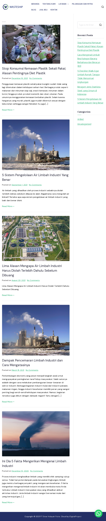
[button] (67, 4)
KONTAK (54, 10)
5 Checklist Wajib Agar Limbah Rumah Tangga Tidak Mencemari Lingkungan (88, 76)
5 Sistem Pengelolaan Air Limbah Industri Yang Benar (90, 101)
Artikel (80, 119)
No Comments (35, 78)
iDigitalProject (75, 516)
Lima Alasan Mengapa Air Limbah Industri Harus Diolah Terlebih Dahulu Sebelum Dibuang (32, 270)
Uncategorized (84, 124)
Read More (7, 109)
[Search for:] (91, 25)
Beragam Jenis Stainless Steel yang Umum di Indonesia (89, 91)
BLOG (33, 10)
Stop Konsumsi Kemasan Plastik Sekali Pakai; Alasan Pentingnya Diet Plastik (90, 46)
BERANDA (35, 4)
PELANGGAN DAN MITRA (82, 4)
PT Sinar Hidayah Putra (50, 516)
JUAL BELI (43, 10)
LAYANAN (62, 4)
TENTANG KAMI (48, 4)
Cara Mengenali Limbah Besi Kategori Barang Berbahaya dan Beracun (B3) (88, 60)
